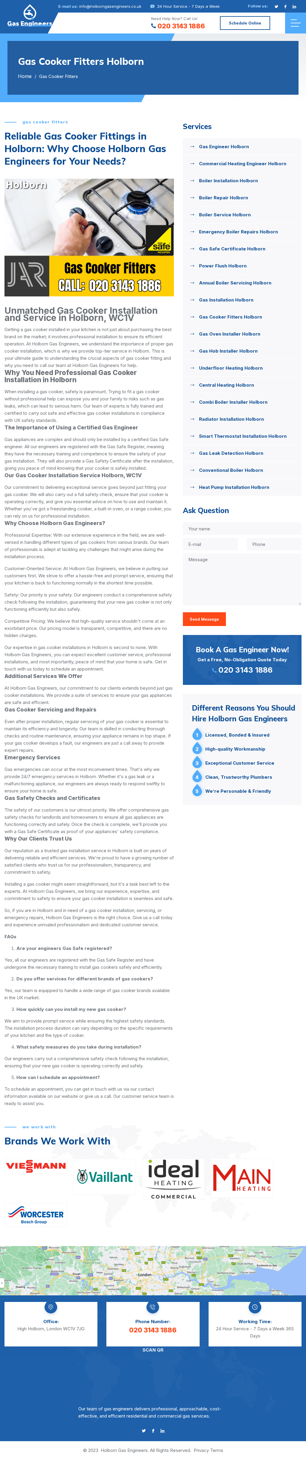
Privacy (201, 1450)
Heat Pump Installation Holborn (234, 487)
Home (25, 76)
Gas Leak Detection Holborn (231, 453)
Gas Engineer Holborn (224, 146)
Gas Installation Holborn (226, 300)
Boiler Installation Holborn (228, 180)
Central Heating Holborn (226, 385)
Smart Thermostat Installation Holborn (243, 436)
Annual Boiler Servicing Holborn (235, 283)
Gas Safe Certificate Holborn (232, 249)
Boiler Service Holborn (225, 215)
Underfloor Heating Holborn (231, 368)
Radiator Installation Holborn (231, 419)
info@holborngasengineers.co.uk (110, 6)
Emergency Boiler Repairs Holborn (238, 232)
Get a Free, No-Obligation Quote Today (242, 659)
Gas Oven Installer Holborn (229, 334)
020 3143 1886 (181, 26)
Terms (216, 1450)
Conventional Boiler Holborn (231, 470)
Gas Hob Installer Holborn (228, 351)
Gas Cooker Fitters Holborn (230, 317)
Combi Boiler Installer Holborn (233, 402)
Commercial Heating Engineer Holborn (242, 163)
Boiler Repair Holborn (223, 198)
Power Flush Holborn (223, 266)
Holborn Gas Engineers (124, 1450)
